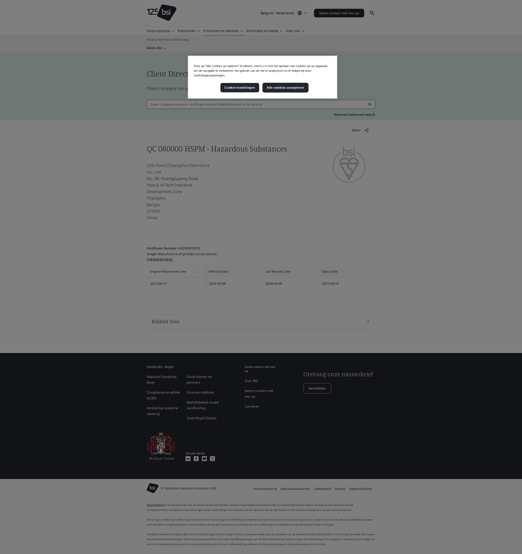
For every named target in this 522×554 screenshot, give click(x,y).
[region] (262, 77)
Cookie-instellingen (240, 87)
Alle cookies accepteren (285, 87)
